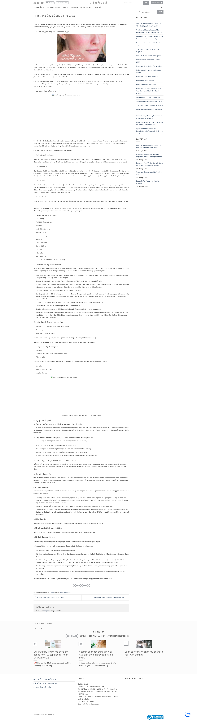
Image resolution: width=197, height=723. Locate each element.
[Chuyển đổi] (35, 624)
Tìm (146, 3)
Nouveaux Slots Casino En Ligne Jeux (149, 66)
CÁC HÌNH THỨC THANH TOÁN (45, 683)
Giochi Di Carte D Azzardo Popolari (149, 56)
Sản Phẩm (38, 7)
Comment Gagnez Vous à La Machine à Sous (149, 44)
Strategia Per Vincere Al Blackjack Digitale (148, 50)
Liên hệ (98, 7)
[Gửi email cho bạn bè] (81, 585)
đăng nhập (47, 611)
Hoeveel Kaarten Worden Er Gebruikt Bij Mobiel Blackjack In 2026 (149, 123)
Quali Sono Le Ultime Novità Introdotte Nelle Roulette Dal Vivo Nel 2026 (149, 131)
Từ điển (36, 12)
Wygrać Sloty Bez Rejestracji (146, 84)
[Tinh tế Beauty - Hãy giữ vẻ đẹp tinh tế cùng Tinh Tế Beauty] (98, 2)
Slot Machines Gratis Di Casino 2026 (149, 101)
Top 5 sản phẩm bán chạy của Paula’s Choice (110, 597)
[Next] (37, 675)
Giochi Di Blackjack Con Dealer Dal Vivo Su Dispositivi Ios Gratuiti (148, 24)
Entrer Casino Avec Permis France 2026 (148, 61)
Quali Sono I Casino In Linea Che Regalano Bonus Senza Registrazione (149, 31)
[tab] (72, 636)
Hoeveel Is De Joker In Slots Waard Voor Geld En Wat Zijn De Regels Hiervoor (148, 91)
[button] (157, 2)
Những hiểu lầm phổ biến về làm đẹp (50, 597)
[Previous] (32, 675)
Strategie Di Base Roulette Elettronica (149, 105)
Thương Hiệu (53, 7)
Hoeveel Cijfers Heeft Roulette (147, 76)
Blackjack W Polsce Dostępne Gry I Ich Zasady (149, 110)
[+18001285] (162, 7)
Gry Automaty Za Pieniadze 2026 (148, 97)
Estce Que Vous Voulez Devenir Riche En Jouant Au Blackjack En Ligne (149, 37)
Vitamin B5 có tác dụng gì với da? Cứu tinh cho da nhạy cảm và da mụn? (87, 654)
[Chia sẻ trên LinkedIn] (88, 585)
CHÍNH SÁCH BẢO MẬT (42, 687)
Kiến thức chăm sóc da (81, 7)
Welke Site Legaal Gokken (145, 80)
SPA (64, 7)
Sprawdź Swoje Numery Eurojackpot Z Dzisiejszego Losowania (149, 117)
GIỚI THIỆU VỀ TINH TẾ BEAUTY (46, 679)
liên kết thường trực (65, 592)
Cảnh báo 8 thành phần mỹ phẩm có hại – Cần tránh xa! (134, 653)
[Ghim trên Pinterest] (85, 585)
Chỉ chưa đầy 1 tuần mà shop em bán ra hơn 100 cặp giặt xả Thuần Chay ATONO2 (41, 654)
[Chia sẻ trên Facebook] (74, 585)
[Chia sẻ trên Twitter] (78, 585)
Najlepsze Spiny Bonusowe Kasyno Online (148, 71)
